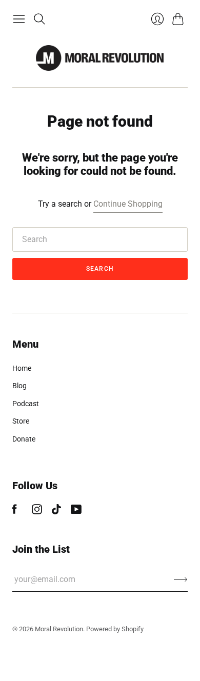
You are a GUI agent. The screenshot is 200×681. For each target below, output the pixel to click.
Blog (19, 386)
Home (21, 368)
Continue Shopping (128, 204)
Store (20, 421)
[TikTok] (56, 511)
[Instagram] (37, 511)
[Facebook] (14, 511)
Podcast (25, 403)
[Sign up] (181, 579)
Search (100, 268)
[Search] (39, 19)
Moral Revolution (59, 629)
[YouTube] (76, 511)
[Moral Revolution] (100, 58)
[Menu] (19, 19)
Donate (23, 439)
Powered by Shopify (115, 629)
